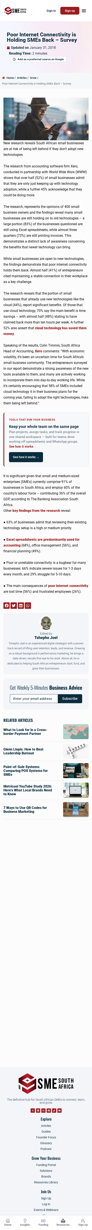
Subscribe (70, 699)
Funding (43, 1224)
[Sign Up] (83, 1221)
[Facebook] (49, 1110)
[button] (84, 10)
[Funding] (43, 1221)
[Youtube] (59, 1110)
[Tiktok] (54, 1110)
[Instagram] (43, 1110)
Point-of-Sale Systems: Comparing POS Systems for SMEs (25, 771)
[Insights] (25, 1221)
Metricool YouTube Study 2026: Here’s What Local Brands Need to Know (27, 790)
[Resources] (63, 1221)
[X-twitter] (33, 1110)
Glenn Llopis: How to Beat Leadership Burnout (23, 751)
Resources (63, 1224)
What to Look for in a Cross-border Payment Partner (25, 732)
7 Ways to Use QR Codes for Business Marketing (25, 810)
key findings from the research (36, 511)
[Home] (8, 1221)
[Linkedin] (38, 1110)
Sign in (51, 10)
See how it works (21, 446)
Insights (25, 1224)
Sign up (70, 10)
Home (8, 1224)
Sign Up (83, 1224)
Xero (38, 351)
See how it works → (26, 457)
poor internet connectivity (68, 586)
